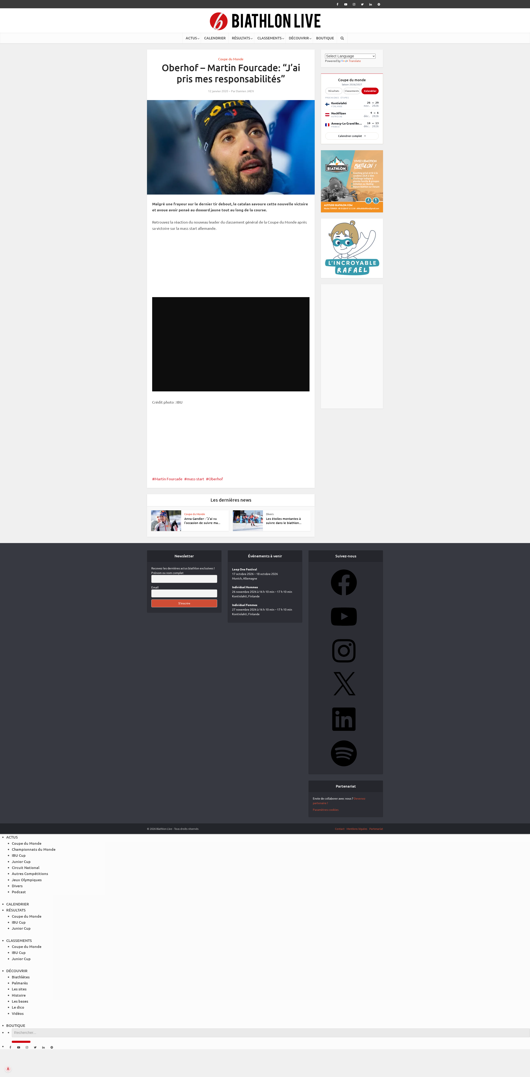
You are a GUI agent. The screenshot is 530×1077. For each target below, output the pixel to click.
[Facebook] (344, 597)
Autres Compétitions (30, 873)
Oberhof (215, 479)
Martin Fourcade (168, 479)
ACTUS (191, 38)
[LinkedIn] (344, 733)
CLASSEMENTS (269, 38)
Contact (339, 828)
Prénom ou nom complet (167, 573)
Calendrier (370, 90)
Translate (355, 61)
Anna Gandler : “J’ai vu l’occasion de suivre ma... (202, 521)
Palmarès (20, 982)
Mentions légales (357, 828)
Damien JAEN (245, 91)
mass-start (195, 479)
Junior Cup (21, 861)
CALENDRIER (215, 38)
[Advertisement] (231, 266)
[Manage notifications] (8, 1069)
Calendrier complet (350, 136)
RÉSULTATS (241, 38)
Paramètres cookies (325, 809)
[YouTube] (344, 631)
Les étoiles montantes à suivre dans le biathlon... (283, 521)
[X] (344, 699)
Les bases (20, 1001)
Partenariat (376, 828)
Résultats (333, 91)
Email (155, 587)
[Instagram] (344, 665)
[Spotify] (344, 768)
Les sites (19, 988)
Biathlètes (21, 976)
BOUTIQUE (325, 38)
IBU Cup (19, 855)
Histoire (19, 995)
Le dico (18, 1007)
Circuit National (25, 867)
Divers (270, 514)
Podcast (19, 891)
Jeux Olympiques (27, 879)
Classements (352, 91)
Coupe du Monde (230, 59)
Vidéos (18, 1013)
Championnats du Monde (33, 849)
